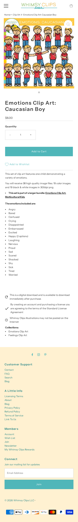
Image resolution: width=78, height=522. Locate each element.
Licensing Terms (14, 396)
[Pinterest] (45, 355)
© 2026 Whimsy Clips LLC (19, 500)
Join (7, 441)
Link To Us (10, 419)
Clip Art (16, 14)
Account (9, 434)
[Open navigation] (6, 5)
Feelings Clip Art (18, 335)
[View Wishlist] (62, 6)
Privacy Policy (12, 407)
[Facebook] (32, 355)
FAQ (7, 373)
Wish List (10, 438)
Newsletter (11, 445)
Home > (8, 14)
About (8, 400)
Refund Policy (12, 411)
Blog (7, 381)
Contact (9, 369)
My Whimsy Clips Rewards (19, 449)
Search (8, 377)
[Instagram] (38, 355)
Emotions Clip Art (18, 331)
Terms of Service (14, 415)
